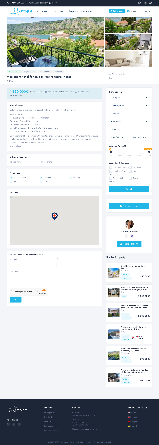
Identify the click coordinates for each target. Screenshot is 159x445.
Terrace (136, 178)
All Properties (44, 11)
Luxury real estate (121, 167)
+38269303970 (130, 244)
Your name (14, 259)
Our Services (60, 11)
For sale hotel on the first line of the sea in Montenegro (135, 371)
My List (132, 11)
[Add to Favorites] (110, 74)
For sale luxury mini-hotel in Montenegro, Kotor (133, 328)
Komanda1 (106, 442)
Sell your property (130, 206)
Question (14, 271)
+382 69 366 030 (16, 3)
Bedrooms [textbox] (116, 121)
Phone (59, 259)
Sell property (118, 11)
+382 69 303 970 (81, 425)
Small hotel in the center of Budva (133, 267)
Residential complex (116, 179)
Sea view (137, 167)
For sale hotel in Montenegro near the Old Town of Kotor (134, 306)
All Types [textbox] (115, 97)
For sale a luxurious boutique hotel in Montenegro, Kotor (134, 288)
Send (15, 299)
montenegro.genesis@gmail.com (43, 3)
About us (73, 11)
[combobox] (129, 97)
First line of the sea (117, 172)
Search (129, 189)
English (145, 11)
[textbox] (124, 113)
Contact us (86, 11)
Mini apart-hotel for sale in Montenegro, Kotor (133, 349)
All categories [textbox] (117, 105)
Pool (135, 171)
